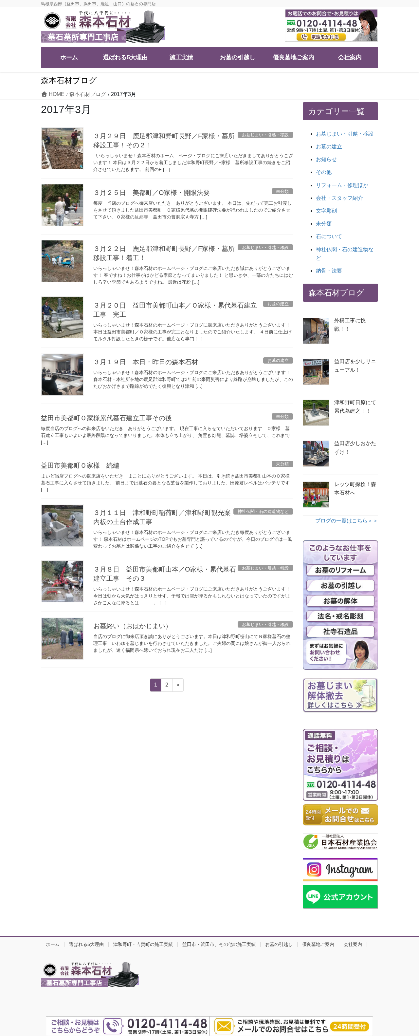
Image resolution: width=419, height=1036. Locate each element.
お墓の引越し (279, 944)
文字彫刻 (326, 211)
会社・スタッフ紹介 (339, 198)
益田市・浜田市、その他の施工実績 (219, 944)
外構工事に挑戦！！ (350, 325)
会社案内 (353, 944)
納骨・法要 (329, 270)
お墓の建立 (329, 146)
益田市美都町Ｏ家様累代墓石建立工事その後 (106, 418)
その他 (324, 172)
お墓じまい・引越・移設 (344, 134)
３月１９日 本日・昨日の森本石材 (145, 362)
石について (329, 236)
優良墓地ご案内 (318, 944)
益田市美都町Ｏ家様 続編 (80, 465)
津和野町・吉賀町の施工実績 (143, 944)
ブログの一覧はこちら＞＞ (346, 520)
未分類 (324, 223)
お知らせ (326, 159)
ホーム (53, 944)
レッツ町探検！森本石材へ (355, 488)
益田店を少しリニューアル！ (355, 366)
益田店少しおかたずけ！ (355, 448)
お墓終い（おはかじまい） (132, 626)
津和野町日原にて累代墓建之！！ (355, 407)
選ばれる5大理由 (86, 944)
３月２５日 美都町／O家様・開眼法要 (151, 192)
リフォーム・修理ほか (342, 185)
